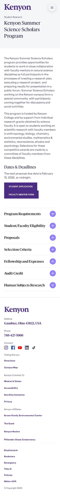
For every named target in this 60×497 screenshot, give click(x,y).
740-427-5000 (13, 335)
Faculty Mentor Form (21, 194)
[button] (52, 7)
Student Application (21, 186)
